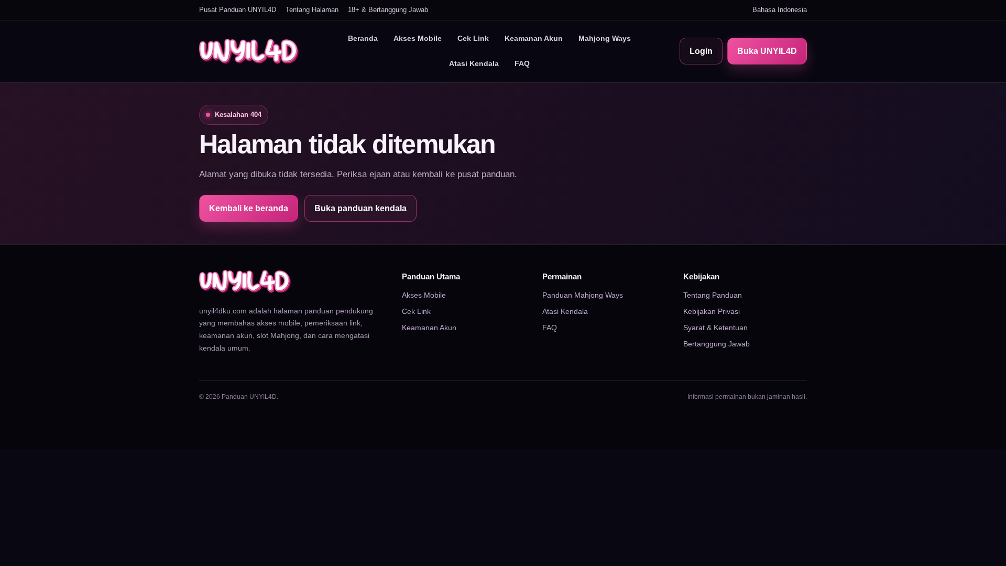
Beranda (363, 38)
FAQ (522, 63)
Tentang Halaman (312, 10)
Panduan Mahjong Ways (582, 295)
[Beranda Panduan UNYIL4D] (249, 51)
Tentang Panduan (712, 295)
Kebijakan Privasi (711, 311)
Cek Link (473, 38)
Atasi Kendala (474, 63)
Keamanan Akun (534, 38)
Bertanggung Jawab (716, 344)
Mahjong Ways (604, 38)
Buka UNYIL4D (767, 51)
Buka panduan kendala (360, 208)
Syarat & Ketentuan (715, 327)
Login (701, 51)
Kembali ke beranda (248, 208)
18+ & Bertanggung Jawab (388, 10)
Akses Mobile (417, 38)
